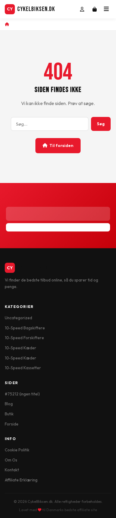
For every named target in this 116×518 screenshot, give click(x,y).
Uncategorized (18, 317)
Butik (9, 413)
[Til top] (105, 509)
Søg (101, 123)
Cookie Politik (17, 449)
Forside (11, 424)
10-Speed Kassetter (23, 367)
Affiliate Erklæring (21, 480)
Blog (9, 403)
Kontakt (12, 469)
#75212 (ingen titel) (22, 394)
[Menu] (106, 9)
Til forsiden (61, 145)
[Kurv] (94, 9)
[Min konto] (82, 9)
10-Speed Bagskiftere (25, 327)
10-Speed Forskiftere (24, 337)
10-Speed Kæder (20, 347)
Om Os (11, 460)
